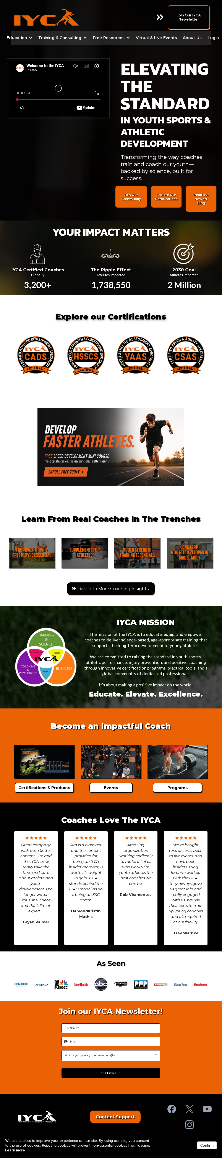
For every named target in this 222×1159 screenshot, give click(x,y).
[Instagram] (189, 1124)
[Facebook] (172, 1109)
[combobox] (111, 1055)
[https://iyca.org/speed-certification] (185, 355)
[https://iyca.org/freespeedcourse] (110, 447)
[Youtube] (207, 1109)
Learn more (15, 1150)
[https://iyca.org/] (37, 1116)
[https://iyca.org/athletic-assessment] (135, 355)
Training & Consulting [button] (60, 37)
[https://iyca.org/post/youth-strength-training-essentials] (137, 553)
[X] (189, 1109)
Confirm (207, 1145)
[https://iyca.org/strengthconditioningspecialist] (86, 355)
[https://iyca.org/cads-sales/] (36, 355)
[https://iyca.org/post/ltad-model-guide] (190, 553)
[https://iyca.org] (68, 17)
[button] (30, 37)
